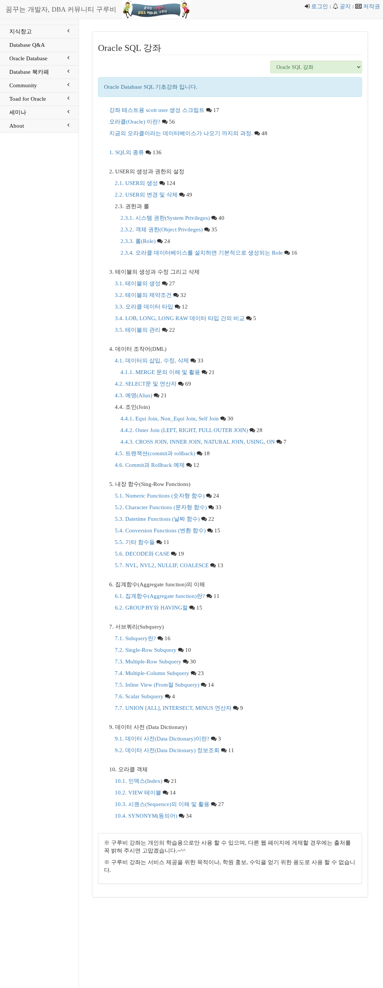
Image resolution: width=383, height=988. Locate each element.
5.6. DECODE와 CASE (142, 554)
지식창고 (20, 31)
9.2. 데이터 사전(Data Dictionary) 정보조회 (167, 750)
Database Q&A (27, 45)
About (16, 126)
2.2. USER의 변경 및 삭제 (146, 195)
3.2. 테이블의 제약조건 (143, 295)
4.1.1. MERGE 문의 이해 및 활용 (160, 372)
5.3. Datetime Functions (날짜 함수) (157, 519)
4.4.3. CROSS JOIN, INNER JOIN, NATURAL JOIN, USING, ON (197, 442)
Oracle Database (28, 58)
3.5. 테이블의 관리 (137, 330)
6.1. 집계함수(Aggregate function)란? (160, 596)
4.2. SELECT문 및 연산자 (146, 384)
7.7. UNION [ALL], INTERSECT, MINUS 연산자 (173, 708)
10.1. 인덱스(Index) (138, 781)
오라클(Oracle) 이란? (134, 122)
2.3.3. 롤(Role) (138, 241)
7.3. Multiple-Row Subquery (148, 662)
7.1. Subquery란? (135, 638)
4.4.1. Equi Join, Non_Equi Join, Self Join (169, 419)
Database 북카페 (29, 72)
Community (23, 85)
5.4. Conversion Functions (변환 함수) (160, 530)
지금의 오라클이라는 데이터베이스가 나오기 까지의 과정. (181, 133)
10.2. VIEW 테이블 (138, 793)
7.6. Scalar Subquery (139, 696)
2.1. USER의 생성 (136, 183)
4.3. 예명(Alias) (133, 395)
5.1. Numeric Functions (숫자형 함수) (160, 496)
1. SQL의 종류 (126, 152)
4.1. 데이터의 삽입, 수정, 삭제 (152, 361)
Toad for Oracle (27, 99)
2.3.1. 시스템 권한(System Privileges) (165, 218)
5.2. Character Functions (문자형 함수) (161, 507)
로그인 (319, 6)
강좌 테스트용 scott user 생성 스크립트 (157, 110)
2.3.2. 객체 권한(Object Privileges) (161, 229)
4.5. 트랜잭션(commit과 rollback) (155, 453)
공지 (345, 6)
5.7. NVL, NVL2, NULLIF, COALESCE (162, 565)
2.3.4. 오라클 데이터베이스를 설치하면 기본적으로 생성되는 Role (201, 253)
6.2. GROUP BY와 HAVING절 (151, 608)
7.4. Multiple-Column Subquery (152, 673)
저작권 (371, 6)
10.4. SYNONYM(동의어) (146, 816)
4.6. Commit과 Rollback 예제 (150, 465)
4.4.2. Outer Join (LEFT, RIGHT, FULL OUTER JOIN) (184, 430)
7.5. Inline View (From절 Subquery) (157, 685)
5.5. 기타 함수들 (135, 542)
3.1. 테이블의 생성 (137, 283)
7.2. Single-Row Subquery (146, 650)
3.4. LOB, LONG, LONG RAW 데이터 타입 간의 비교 (180, 318)
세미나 (17, 112)
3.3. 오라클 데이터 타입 (144, 307)
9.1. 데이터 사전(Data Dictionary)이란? (162, 739)
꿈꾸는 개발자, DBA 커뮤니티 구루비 (61, 9)
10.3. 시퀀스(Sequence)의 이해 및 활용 (162, 804)
